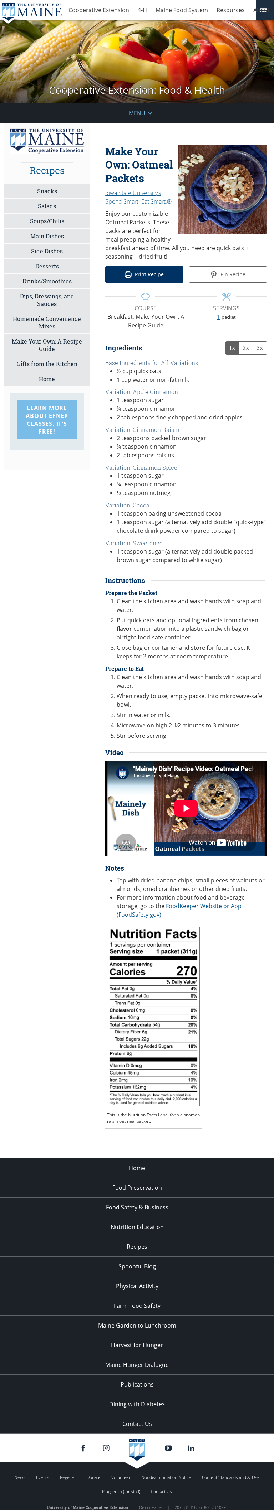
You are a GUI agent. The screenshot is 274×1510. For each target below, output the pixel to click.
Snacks (47, 191)
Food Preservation (137, 1188)
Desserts (47, 266)
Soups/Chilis (47, 221)
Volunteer (121, 1477)
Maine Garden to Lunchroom (137, 1325)
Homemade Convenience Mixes (47, 322)
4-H (142, 10)
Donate (94, 1477)
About (261, 10)
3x (260, 347)
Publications (137, 1384)
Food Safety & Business (137, 1207)
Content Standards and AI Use (231, 1477)
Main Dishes (47, 236)
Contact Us (137, 1424)
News (19, 1477)
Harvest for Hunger (137, 1345)
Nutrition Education (137, 1227)
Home (47, 379)
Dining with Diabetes (137, 1404)
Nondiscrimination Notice (166, 1477)
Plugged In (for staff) (121, 1492)
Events (42, 1477)
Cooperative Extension (98, 10)
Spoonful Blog (137, 1266)
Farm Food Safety (137, 1306)
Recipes (137, 1247)
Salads (47, 206)
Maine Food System (182, 10)
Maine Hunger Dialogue (137, 1365)
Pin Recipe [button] (232, 274)
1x (232, 347)
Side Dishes (47, 251)
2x (246, 347)
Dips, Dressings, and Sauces (47, 299)
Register (68, 1477)
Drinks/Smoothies (47, 281)
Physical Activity (137, 1286)
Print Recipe (148, 274)
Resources (231, 10)
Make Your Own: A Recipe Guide (47, 344)
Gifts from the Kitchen (47, 363)
